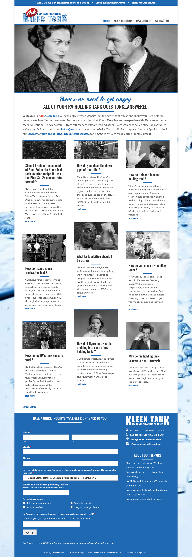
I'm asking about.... (33, 499)
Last (73, 441)
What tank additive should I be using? (94, 258)
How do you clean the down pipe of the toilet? (94, 167)
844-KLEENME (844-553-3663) (147, 435)
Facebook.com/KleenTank (146, 444)
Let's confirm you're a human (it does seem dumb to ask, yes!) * (59, 514)
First (25, 441)
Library (33, 133)
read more (30, 221)
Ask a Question (70, 129)
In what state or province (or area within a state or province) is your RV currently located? (69, 471)
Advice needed (34, 507)
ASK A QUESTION (123, 21)
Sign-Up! (29, 532)
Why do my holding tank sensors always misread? (144, 358)
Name (27, 432)
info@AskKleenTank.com (146, 439)
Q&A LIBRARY (144, 21)
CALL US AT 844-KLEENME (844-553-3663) (63, 3)
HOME (106, 21)
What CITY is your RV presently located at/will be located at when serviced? (45, 486)
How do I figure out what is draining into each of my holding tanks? (94, 347)
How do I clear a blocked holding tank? (144, 176)
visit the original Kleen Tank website (65, 133)
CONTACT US (162, 21)
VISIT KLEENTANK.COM (110, 3)
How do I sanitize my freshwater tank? (38, 270)
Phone (27, 458)
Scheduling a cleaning (38, 503)
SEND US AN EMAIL (143, 3)
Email (27, 447)
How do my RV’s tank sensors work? (44, 357)
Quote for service (83, 503)
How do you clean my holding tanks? (147, 267)
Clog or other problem (86, 507)
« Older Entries (29, 406)
